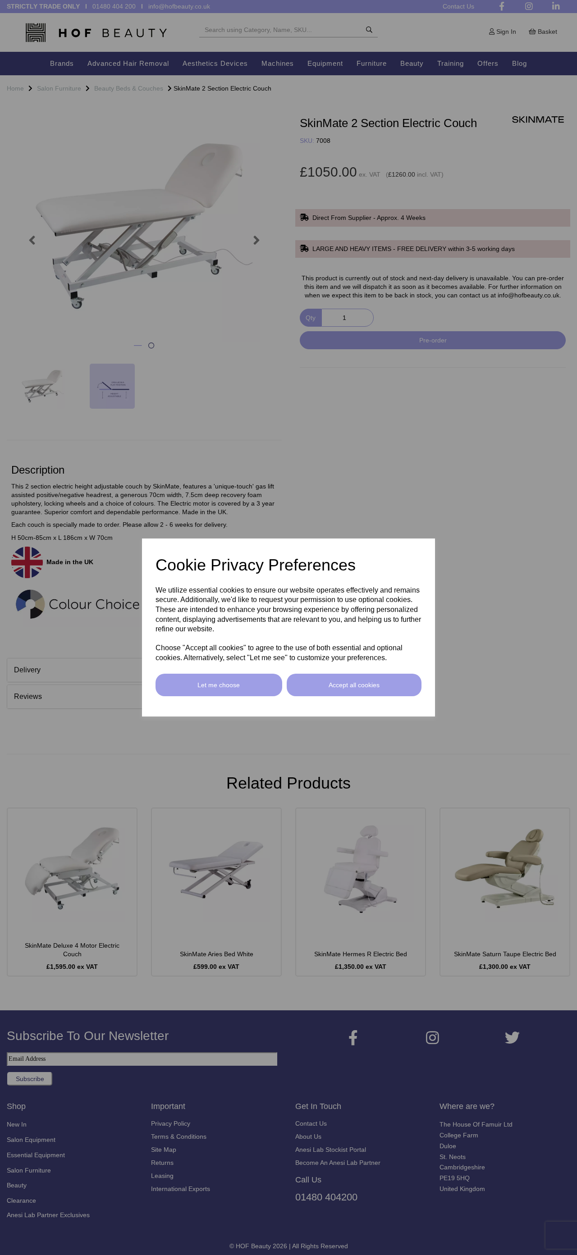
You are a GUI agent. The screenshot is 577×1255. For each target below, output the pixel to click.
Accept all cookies (354, 685)
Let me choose (218, 685)
